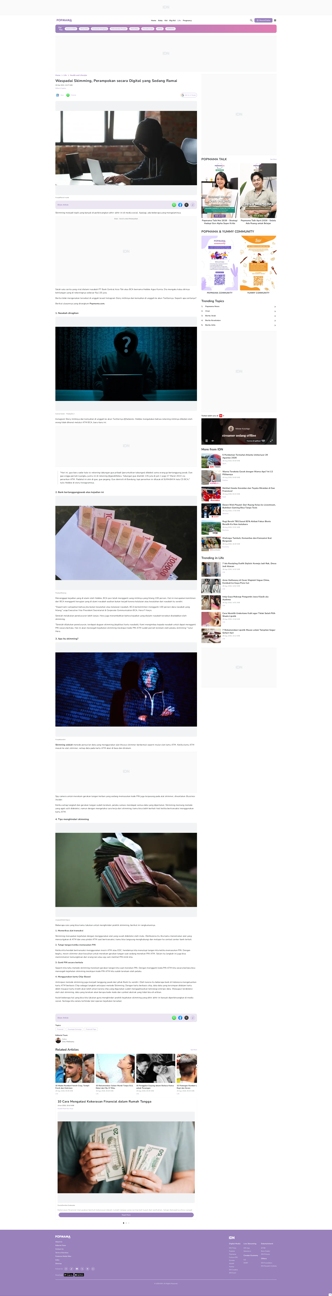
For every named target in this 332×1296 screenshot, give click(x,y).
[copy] (193, 205)
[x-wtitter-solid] (186, 205)
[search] (251, 20)
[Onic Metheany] (58, 1038)
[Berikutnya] (197, 1194)
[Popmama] (64, 20)
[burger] (275, 20)
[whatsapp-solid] (174, 205)
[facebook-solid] (180, 205)
